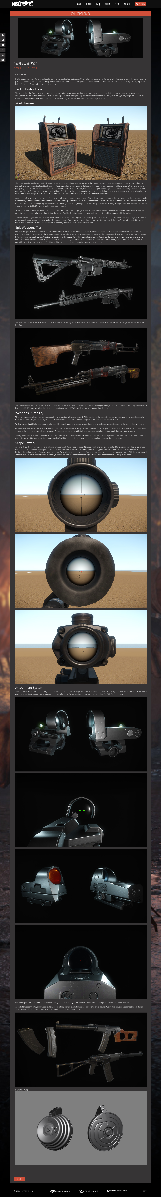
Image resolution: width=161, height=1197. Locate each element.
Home (78, 4)
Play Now (142, 4)
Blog (117, 4)
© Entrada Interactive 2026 (23, 1191)
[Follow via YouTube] (2, 45)
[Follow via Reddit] (2, 50)
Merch (127, 4)
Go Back (19, 1179)
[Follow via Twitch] (2, 55)
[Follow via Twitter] (2, 40)
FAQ (98, 4)
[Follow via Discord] (2, 59)
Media (107, 4)
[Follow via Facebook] (2, 35)
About (89, 4)
